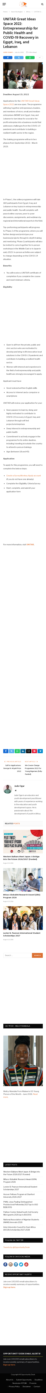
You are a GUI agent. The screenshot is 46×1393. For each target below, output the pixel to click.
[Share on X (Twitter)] (19, 57)
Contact (37, 1386)
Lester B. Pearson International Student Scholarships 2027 (21, 935)
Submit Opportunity (24, 1380)
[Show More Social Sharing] (40, 57)
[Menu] (4, 4)
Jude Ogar (8, 52)
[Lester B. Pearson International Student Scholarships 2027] (23, 918)
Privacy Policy (14, 1386)
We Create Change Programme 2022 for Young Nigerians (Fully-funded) (33, 770)
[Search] (42, 4)
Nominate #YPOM (20, 1383)
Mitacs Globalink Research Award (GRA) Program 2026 (21, 896)
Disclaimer (27, 1386)
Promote (33, 1383)
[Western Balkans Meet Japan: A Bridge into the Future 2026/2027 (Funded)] (23, 841)
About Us (9, 1380)
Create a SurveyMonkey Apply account (23, 476)
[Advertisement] (23, 174)
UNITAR (30, 544)
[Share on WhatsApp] (30, 57)
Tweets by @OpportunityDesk (16, 1247)
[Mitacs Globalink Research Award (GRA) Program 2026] (23, 880)
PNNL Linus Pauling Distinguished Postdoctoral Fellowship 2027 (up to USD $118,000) (20, 1204)
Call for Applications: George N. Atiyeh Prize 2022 (12, 768)
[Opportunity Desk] (23, 4)
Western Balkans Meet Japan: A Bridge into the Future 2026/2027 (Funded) (21, 858)
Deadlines (39, 1380)
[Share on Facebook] (7, 57)
